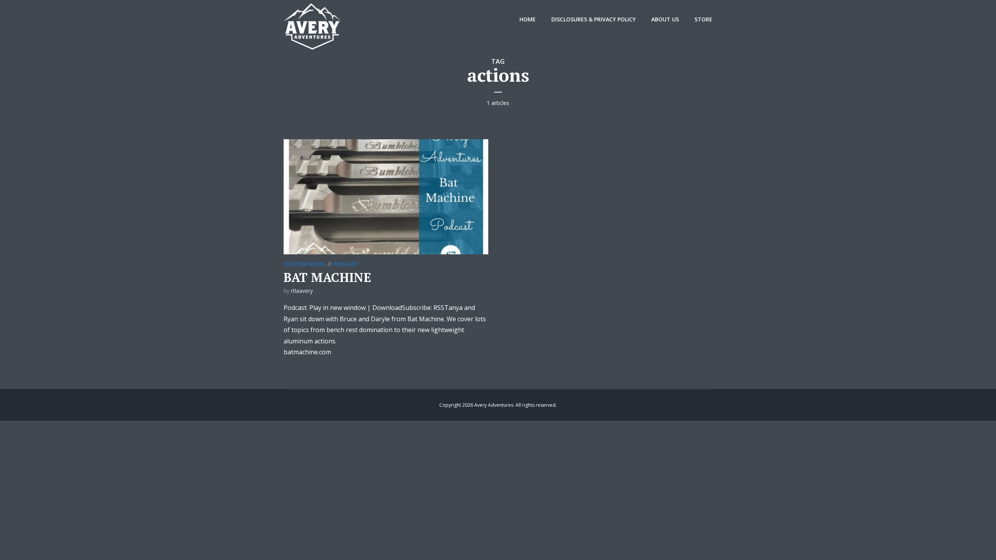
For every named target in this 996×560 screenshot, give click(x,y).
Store (703, 19)
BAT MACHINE (327, 277)
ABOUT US (665, 19)
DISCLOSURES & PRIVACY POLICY (593, 19)
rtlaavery (302, 290)
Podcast (346, 264)
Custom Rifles (305, 264)
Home (527, 19)
